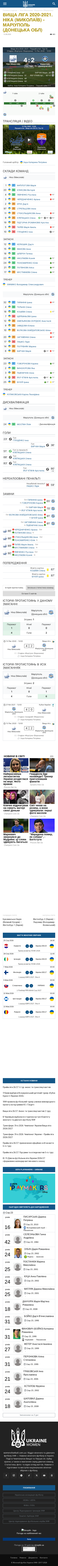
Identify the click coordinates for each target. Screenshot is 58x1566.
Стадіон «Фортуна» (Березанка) (20, 51)
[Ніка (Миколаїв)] (13, 62)
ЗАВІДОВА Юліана (26, 325)
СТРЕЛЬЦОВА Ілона (27, 208)
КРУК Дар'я (23, 204)
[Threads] (52, 1475)
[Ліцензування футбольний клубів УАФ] (29, 1521)
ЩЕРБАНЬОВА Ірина (27, 316)
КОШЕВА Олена (24, 311)
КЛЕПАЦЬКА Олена (26, 218)
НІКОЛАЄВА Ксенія (26, 258)
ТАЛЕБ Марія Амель (27, 227)
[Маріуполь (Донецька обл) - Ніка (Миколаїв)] (29, 712)
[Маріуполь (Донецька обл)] (45, 62)
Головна (13, 1557)
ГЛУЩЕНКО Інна (25, 232)
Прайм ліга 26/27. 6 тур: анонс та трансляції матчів (27, 1087)
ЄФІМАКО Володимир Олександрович (25, 284)
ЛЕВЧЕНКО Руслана (26, 194)
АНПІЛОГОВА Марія (27, 185)
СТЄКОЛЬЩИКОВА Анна (29, 213)
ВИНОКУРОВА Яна (26, 368)
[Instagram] (14, 1475)
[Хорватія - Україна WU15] (29, 946)
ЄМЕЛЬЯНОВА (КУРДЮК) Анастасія (34, 321)
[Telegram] (12, 40)
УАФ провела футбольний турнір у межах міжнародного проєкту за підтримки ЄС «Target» (29, 1103)
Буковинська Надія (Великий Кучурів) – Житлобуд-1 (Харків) (13, 922)
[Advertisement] (29, 879)
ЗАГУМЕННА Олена (26, 337)
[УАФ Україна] (29, 1495)
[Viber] (25, 40)
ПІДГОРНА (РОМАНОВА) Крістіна (33, 222)
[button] (4, 4)
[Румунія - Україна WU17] (29, 1012)
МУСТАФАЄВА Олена (27, 272)
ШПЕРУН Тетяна (25, 253)
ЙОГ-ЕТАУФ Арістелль (28, 377)
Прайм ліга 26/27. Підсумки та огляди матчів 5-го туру (28, 1152)
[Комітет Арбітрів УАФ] (29, 1516)
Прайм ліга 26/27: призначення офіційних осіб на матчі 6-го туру (28, 1144)
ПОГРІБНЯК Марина (26, 346)
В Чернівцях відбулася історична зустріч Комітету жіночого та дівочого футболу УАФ (26, 1118)
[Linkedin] (38, 40)
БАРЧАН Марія (24, 351)
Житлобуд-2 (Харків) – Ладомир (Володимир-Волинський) (44, 922)
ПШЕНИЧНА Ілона (25, 373)
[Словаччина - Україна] (29, 985)
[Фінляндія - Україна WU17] (29, 972)
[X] (18, 40)
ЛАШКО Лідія (23, 342)
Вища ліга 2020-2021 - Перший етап (26, 49)
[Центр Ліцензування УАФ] (29, 1511)
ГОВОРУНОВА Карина (27, 363)
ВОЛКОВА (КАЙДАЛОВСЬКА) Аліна (34, 330)
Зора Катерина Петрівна (35, 162)
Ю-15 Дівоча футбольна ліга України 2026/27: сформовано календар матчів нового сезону (24, 1159)
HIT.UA (25, 1548)
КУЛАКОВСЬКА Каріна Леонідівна (23, 394)
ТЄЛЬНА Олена (24, 307)
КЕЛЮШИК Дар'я (25, 244)
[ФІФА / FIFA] (29, 1506)
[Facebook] (5, 40)
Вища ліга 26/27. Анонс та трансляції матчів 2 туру (27, 1111)
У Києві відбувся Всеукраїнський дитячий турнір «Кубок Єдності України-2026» (29, 1094)
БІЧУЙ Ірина (23, 382)
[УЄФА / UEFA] (29, 1500)
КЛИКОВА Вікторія (26, 190)
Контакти (44, 1557)
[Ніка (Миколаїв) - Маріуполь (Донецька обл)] (29, 649)
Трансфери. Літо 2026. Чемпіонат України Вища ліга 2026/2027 (27, 1127)
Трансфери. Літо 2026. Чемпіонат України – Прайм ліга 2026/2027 (28, 1135)
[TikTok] (29, 1475)
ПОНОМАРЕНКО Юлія (27, 263)
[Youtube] (44, 1475)
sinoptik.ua (39, 1545)
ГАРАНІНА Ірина (25, 302)
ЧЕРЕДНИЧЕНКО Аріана (29, 199)
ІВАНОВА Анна (24, 249)
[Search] (54, 4)
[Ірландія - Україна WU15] (29, 959)
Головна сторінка (10, 10)
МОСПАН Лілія (24, 424)
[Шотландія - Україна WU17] (29, 998)
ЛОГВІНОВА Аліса (25, 267)
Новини (23, 1557)
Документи (33, 1557)
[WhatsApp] (31, 40)
